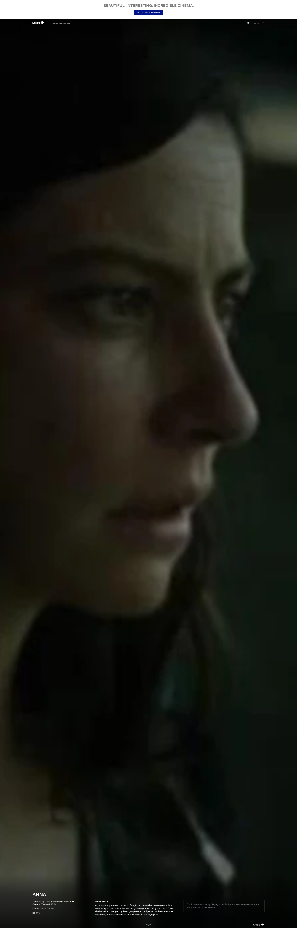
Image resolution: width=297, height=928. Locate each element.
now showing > (207, 907)
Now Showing (61, 23)
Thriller (50, 908)
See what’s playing (148, 12)
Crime (35, 908)
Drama (42, 908)
